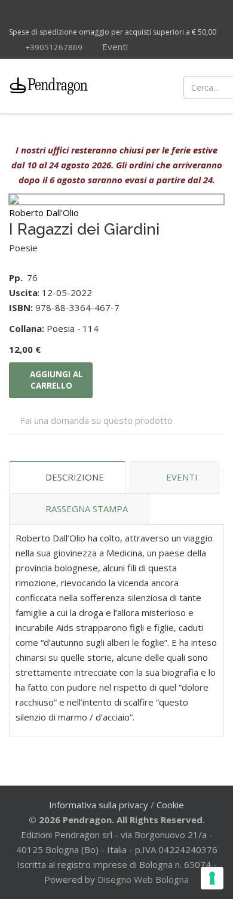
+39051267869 (53, 47)
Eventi (114, 47)
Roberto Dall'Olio (44, 212)
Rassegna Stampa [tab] (86, 509)
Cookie (170, 805)
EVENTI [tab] (182, 477)
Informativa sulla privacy (98, 805)
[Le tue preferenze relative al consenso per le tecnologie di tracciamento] (212, 878)
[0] (215, 86)
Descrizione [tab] (74, 477)
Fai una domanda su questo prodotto (96, 420)
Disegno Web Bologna (143, 879)
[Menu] (138, 86)
